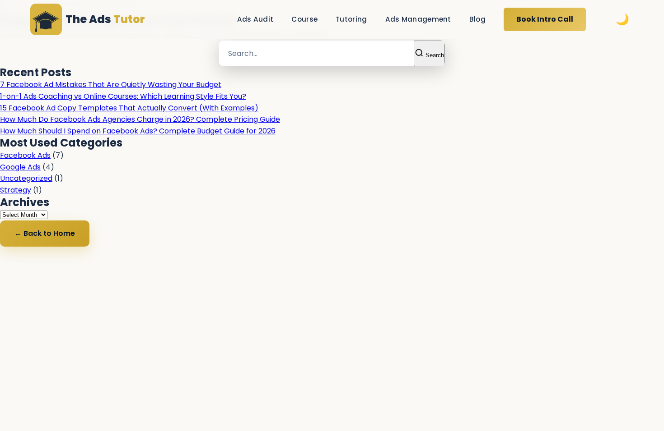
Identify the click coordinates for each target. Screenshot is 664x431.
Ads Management (418, 19)
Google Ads (20, 167)
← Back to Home (44, 233)
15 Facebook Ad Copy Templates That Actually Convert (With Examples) (129, 108)
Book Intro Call (544, 19)
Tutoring (351, 19)
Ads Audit (255, 19)
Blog (477, 19)
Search (434, 55)
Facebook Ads (25, 155)
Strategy (15, 190)
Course (304, 19)
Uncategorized (26, 178)
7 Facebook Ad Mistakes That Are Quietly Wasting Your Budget (110, 84)
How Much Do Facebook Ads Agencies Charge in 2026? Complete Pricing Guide (140, 119)
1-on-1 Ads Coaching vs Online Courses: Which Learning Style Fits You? (123, 96)
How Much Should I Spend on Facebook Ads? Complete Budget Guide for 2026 (138, 131)
